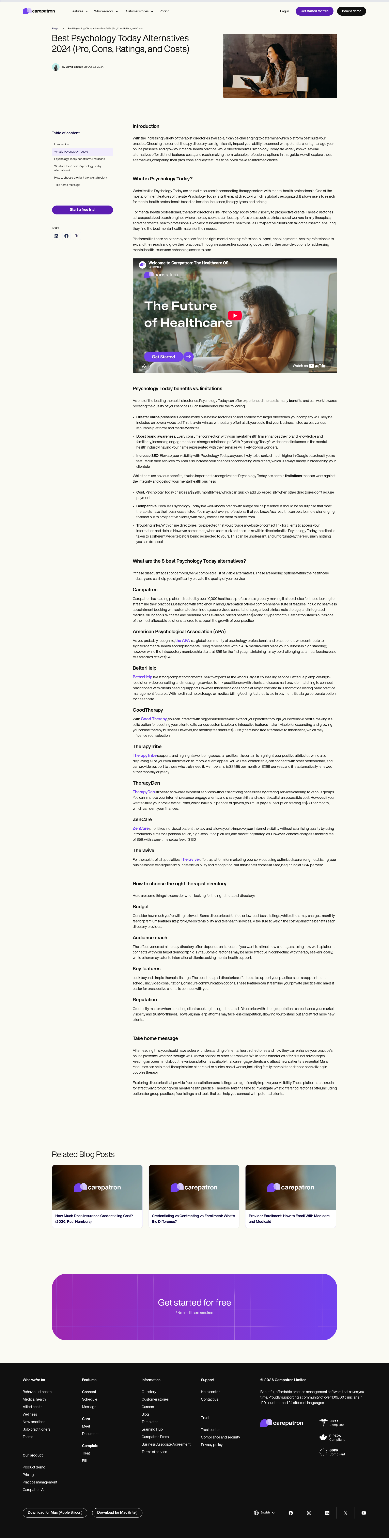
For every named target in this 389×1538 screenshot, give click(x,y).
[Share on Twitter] (77, 236)
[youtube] (363, 1513)
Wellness (30, 1415)
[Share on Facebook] (66, 236)
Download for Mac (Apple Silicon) (55, 1513)
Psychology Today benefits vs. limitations (80, 159)
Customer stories (137, 11)
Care (86, 1419)
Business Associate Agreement (166, 1445)
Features (77, 11)
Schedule (89, 1400)
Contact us (209, 1400)
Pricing (164, 11)
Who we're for (103, 11)
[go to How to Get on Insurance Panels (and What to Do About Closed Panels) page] (291, 1187)
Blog (145, 1415)
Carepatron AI (34, 1490)
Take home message (67, 185)
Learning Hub (152, 1430)
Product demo (34, 1467)
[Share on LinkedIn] (56, 236)
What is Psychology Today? (71, 151)
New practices (34, 1422)
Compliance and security (220, 1437)
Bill (84, 1461)
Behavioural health (37, 1392)
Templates (150, 1422)
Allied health (33, 1407)
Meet (86, 1427)
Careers (148, 1407)
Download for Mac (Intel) (117, 1513)
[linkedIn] (327, 1513)
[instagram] (309, 1513)
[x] (345, 1513)
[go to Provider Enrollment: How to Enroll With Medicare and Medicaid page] (194, 1187)
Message (89, 1407)
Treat (86, 1454)
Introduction (61, 144)
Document (90, 1434)
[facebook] (290, 1513)
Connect (89, 1392)
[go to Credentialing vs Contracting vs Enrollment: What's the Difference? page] (97, 1187)
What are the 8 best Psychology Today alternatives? (78, 168)
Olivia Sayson (74, 67)
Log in (284, 11)
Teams (28, 1437)
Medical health (34, 1400)
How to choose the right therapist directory (80, 177)
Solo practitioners (36, 1430)
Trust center (210, 1430)
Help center (210, 1392)
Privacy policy (212, 1445)
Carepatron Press (155, 1437)
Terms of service (154, 1452)
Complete (90, 1446)
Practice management (40, 1482)
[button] (264, 1513)
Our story (149, 1392)
